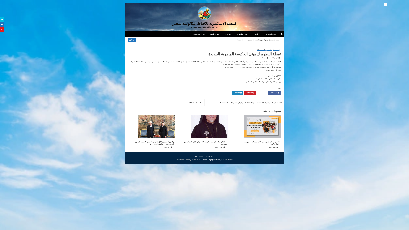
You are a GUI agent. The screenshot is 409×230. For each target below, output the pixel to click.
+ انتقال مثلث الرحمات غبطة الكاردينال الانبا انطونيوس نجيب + (205, 143)
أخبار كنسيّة (276, 49)
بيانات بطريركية (261, 49)
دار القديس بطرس (198, 34)
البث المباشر (228, 34)
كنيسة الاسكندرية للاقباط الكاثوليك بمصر (204, 23)
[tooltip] (2, 19)
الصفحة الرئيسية (271, 34)
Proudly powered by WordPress (188, 160)
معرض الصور (214, 34)
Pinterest (249, 93)
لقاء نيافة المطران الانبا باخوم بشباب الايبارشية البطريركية (261, 143)
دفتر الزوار (257, 34)
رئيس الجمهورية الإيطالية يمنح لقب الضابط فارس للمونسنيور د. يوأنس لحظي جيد (154, 143)
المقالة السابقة (194, 102)
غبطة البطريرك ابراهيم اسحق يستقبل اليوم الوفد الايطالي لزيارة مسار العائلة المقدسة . (251, 102)
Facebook (274, 93)
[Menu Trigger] (386, 4)
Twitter (262, 93)
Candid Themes (227, 160)
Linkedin (237, 93)
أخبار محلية (269, 49)
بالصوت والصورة (243, 34)
